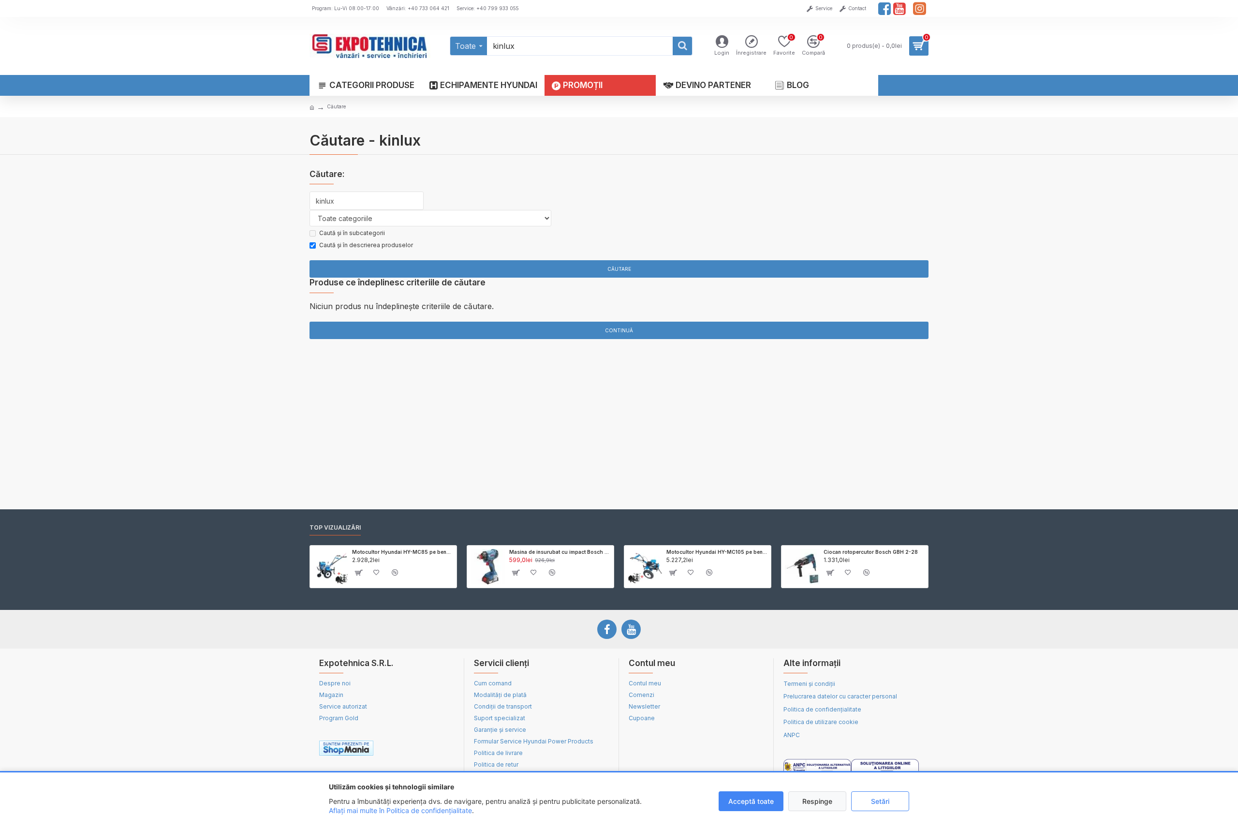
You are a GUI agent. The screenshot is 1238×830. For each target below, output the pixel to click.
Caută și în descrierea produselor (366, 245)
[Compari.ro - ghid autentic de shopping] (420, 748)
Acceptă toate (751, 801)
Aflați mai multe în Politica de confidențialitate (400, 810)
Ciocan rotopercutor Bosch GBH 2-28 (871, 552)
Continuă (619, 330)
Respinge (817, 801)
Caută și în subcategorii (352, 233)
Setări (880, 801)
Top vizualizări (335, 527)
